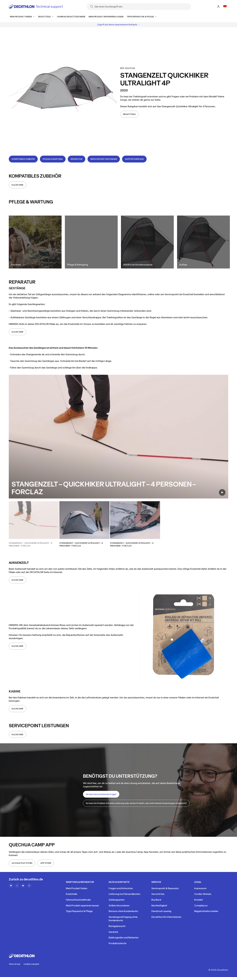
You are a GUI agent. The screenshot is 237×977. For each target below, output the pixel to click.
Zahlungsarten (117, 899)
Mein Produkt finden (76, 888)
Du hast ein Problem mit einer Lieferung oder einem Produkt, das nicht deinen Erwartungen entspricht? (136, 803)
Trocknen (16, 264)
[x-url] (17, 885)
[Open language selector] (225, 6)
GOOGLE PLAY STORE (22, 863)
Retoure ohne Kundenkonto (123, 911)
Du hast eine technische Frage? (101, 794)
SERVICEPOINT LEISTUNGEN (103, 159)
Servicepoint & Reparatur (165, 888)
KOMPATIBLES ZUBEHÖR (23, 159)
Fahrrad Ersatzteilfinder (78, 899)
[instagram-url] (29, 885)
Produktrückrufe (117, 943)
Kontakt (198, 899)
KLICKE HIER (17, 185)
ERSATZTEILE (129, 114)
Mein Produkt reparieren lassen (82, 905)
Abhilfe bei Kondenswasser (138, 264)
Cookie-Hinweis (202, 894)
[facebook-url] (11, 885)
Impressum (200, 888)
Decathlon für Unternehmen (166, 917)
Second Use (157, 894)
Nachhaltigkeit (159, 905)
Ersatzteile (71, 894)
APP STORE (45, 863)
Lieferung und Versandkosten (124, 894)
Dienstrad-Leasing (161, 911)
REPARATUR (76, 159)
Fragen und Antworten (121, 888)
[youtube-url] (23, 885)
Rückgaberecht (117, 926)
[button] (34, 524)
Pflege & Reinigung (77, 264)
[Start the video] (222, 492)
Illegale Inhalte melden (206, 911)
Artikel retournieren (119, 905)
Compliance (200, 905)
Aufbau (183, 264)
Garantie (113, 932)
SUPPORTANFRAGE (134, 159)
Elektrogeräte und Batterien (124, 937)
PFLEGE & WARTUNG (53, 159)
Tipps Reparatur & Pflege (79, 911)
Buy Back (156, 899)
